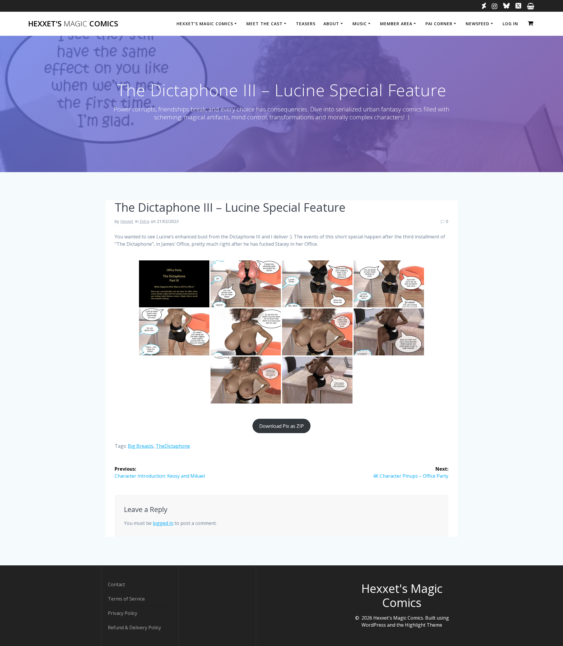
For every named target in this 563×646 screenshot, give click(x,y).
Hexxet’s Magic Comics (205, 23)
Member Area (396, 23)
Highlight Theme (423, 625)
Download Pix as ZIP (281, 426)
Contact (116, 584)
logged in (163, 523)
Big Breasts (140, 446)
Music (359, 23)
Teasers (306, 23)
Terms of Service (126, 599)
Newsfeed (477, 23)
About (331, 23)
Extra (144, 221)
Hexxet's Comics (73, 24)
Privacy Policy (122, 613)
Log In (510, 23)
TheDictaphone (173, 446)
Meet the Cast (264, 23)
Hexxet (126, 221)
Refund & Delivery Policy (134, 627)
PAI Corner (438, 23)
